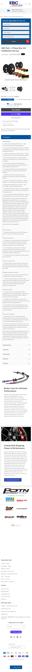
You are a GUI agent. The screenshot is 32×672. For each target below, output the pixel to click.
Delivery (3, 553)
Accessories (4, 547)
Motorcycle (4, 542)
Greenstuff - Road (6, 566)
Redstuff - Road (5, 569)
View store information (8, 125)
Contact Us (4, 558)
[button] (1, 4)
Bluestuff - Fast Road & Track (9, 574)
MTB (2, 545)
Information (4, 550)
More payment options (16, 117)
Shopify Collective (6, 555)
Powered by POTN (20, 659)
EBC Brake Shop (14, 659)
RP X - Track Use (5, 579)
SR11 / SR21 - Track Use (7, 581)
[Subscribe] (23, 626)
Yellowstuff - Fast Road (7, 571)
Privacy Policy (5, 589)
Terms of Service (5, 596)
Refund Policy (5, 591)
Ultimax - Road (5, 563)
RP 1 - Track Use (5, 576)
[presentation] (6, 71)
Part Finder (4, 540)
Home (1, 16)
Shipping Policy (5, 594)
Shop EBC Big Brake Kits (12, 480)
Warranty (3, 599)
